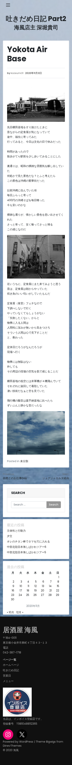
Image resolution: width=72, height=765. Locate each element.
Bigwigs (51, 742)
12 (35, 586)
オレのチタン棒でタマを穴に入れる (28, 541)
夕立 (9, 536)
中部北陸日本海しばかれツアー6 (26, 547)
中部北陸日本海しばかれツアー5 (26, 552)
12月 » (19, 612)
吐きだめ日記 (11, 670)
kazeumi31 (17, 73)
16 (13, 590)
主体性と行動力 (16, 531)
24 (20, 595)
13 (43, 586)
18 (28, 590)
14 (50, 586)
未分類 (24, 461)
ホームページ (11, 665)
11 (28, 586)
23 (12, 595)
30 (12, 599)
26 (35, 595)
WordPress (26, 742)
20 (42, 590)
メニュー (8, 681)
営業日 (7, 676)
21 (50, 590)
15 (58, 586)
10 (21, 586)
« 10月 (10, 612)
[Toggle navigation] (8, 5)
